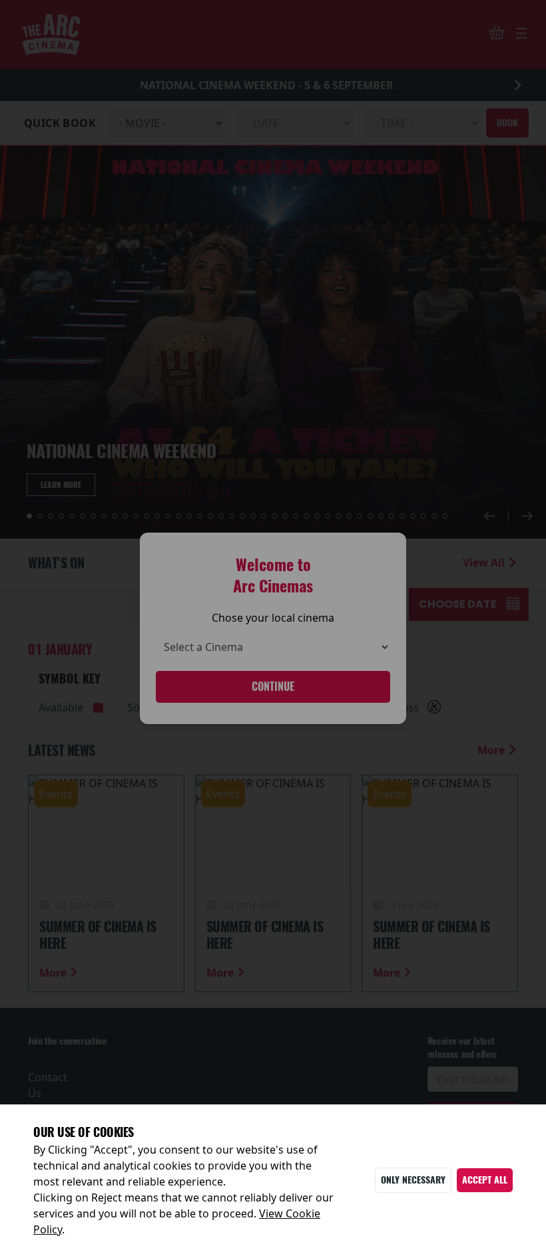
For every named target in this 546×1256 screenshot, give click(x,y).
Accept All (484, 1180)
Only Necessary (413, 1180)
